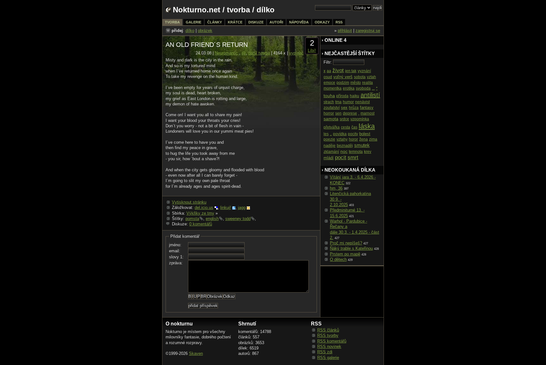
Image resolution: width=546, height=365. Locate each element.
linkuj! (225, 207)
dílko (189, 30)
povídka (340, 134)
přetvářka (332, 127)
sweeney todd (238, 218)
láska (367, 126)
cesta (345, 127)
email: (174, 251)
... (373, 88)
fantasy (366, 107)
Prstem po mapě (345, 254)
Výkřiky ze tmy (200, 213)
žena (363, 139)
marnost (367, 113)
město (355, 82)
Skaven (196, 353)
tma (338, 102)
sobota (360, 77)
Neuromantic (227, 53)
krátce (235, 22)
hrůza (354, 107)
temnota (356, 151)
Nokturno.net (196, 9)
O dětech (338, 259)
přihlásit (345, 30)
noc (344, 151)
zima (373, 139)
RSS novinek (329, 346)
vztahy (342, 139)
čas (354, 127)
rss (339, 22)
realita (367, 82)
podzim (343, 82)
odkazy (322, 22)
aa (329, 71)
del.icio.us (204, 207)
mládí (329, 157)
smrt (353, 157)
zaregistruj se (367, 30)
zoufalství (332, 107)
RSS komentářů (331, 341)
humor (348, 102)
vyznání (364, 71)
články (214, 22)
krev (367, 151)
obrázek (205, 30)
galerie (193, 22)
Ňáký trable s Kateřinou (351, 248)
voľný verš (343, 76)
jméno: (175, 244)
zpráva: (176, 263)
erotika (349, 88)
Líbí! (312, 50)
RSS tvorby (327, 335)
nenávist (362, 102)
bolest (364, 133)
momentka (333, 88)
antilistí (370, 94)
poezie (329, 139)
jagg (242, 207)
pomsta (192, 218)
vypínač (296, 53)
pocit (340, 157)
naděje (330, 145)
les (326, 134)
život (338, 70)
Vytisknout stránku (189, 202)
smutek (362, 145)
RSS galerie (328, 357)
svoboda (363, 88)
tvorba (238, 9)
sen (338, 113)
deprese (350, 113)
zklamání (331, 151)
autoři (276, 22)
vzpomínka (359, 119)
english (212, 218)
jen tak (350, 71)
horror (329, 113)
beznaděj (345, 145)
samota (331, 118)
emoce (329, 82)
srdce (344, 119)
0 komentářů (200, 224)
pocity (353, 134)
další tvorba (259, 53)
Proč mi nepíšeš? (346, 243)
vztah (371, 77)
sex (344, 107)
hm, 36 (336, 188)
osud (328, 77)
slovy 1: (176, 257)
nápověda (299, 22)
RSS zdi (324, 351)
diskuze (256, 22)
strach (329, 102)
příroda (342, 96)
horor (353, 139)
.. (331, 134)
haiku (354, 96)
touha (329, 95)
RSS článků (328, 330)
